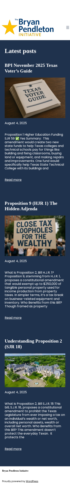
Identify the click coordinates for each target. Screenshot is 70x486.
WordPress (32, 481)
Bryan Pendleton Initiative (15, 470)
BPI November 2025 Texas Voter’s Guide (31, 68)
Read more (13, 180)
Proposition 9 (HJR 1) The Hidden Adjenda (31, 206)
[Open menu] (67, 27)
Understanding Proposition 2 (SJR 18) (33, 343)
